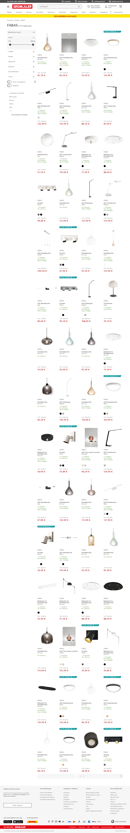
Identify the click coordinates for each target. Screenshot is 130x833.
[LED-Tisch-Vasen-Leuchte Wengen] (91, 436)
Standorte (113, 792)
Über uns (112, 799)
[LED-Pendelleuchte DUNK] (47, 237)
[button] (35, 82)
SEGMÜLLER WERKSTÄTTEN (118, 804)
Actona (11, 100)
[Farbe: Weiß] (107, 69)
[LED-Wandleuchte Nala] (47, 91)
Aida (10, 111)
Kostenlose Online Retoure (47, 799)
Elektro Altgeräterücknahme (94, 811)
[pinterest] (52, 821)
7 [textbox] (8, 41)
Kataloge (66, 806)
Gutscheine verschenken (70, 801)
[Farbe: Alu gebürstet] (38, 215)
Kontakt (88, 797)
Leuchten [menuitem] (39, 12)
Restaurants (113, 795)
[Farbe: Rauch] (105, 265)
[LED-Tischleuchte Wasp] (113, 436)
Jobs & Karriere (114, 797)
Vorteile (112, 801)
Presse (88, 808)
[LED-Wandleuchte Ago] (47, 287)
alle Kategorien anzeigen (19, 114)
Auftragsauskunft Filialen (47, 797)
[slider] (10, 44)
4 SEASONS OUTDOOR (16, 93)
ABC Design (13, 97)
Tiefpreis (65, 797)
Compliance (113, 813)
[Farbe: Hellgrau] (85, 465)
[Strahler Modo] (47, 188)
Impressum (81, 827)
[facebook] (49, 821)
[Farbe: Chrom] (38, 118)
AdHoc (11, 104)
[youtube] (60, 821)
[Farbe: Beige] (83, 465)
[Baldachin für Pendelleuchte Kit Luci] (91, 139)
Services (88, 801)
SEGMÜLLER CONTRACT (117, 808)
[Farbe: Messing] (107, 414)
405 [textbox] (32, 41)
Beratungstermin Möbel (92, 792)
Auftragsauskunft (99, 1)
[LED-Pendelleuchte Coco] (69, 41)
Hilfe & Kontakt (82, 1)
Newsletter (66, 799)
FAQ (87, 806)
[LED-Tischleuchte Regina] (69, 139)
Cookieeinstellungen (107, 827)
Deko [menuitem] (84, 12)
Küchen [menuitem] (19, 12)
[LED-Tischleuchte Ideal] (113, 91)
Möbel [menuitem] (9, 12)
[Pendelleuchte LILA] (113, 237)
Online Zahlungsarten (46, 795)
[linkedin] (63, 821)
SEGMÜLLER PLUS (117, 1)
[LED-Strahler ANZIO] (91, 739)
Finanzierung (89, 804)
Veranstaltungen (68, 808)
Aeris (10, 107)
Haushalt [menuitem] (62, 12)
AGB (88, 827)
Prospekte (67, 1)
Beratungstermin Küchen (93, 795)
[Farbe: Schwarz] (61, 69)
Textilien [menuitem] (51, 12)
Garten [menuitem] (29, 12)
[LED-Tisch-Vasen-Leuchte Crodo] (69, 635)
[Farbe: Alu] (107, 215)
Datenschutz (95, 827)
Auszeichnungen (114, 811)
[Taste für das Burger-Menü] (8, 6)
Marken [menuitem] (93, 12)
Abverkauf (66, 792)
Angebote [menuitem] (104, 12)
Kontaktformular (90, 799)
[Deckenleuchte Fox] (47, 139)
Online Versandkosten (46, 792)
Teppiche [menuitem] (73, 12)
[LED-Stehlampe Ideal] (91, 188)
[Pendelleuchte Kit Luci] (47, 41)
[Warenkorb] (121, 6)
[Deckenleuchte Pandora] (91, 41)
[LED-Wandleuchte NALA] (69, 536)
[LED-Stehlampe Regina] (69, 91)
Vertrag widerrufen (120, 831)
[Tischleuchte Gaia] (113, 287)
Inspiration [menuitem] (118, 12)
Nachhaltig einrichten (116, 806)
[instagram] (56, 821)
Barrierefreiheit (119, 827)
